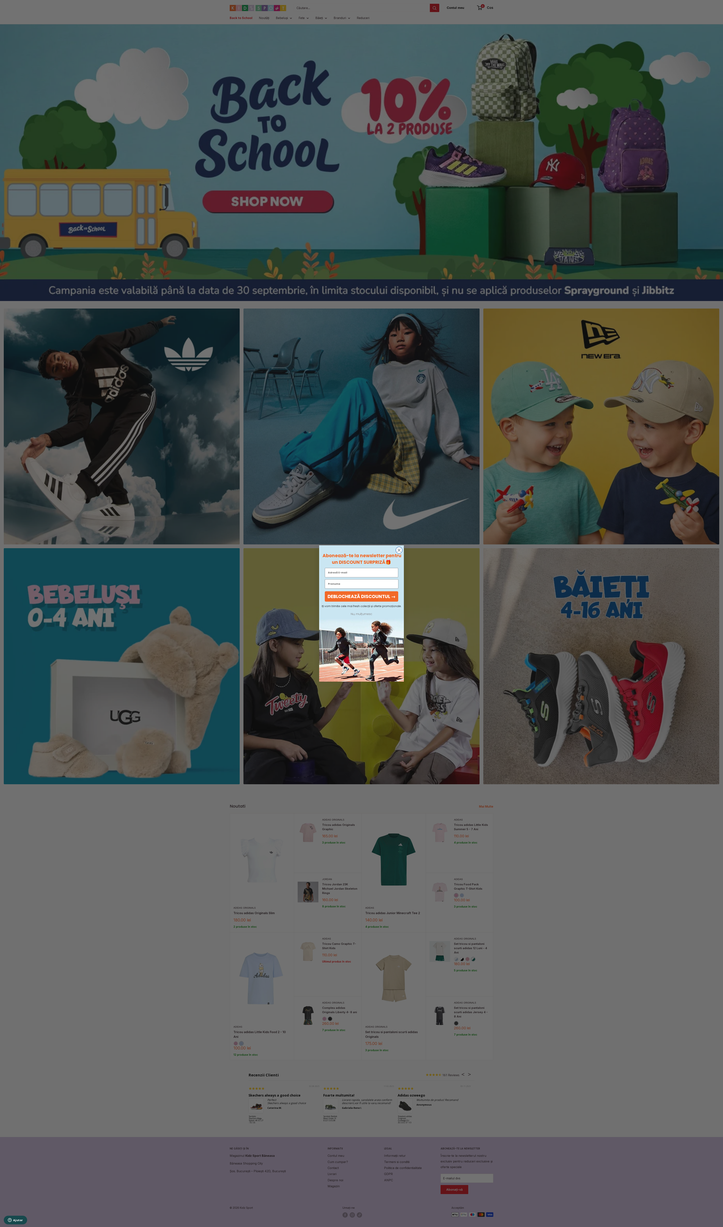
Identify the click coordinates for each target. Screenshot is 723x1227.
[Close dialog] (399, 550)
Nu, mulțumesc (361, 614)
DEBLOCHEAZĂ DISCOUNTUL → (362, 596)
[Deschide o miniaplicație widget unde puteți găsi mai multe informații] (15, 1220)
